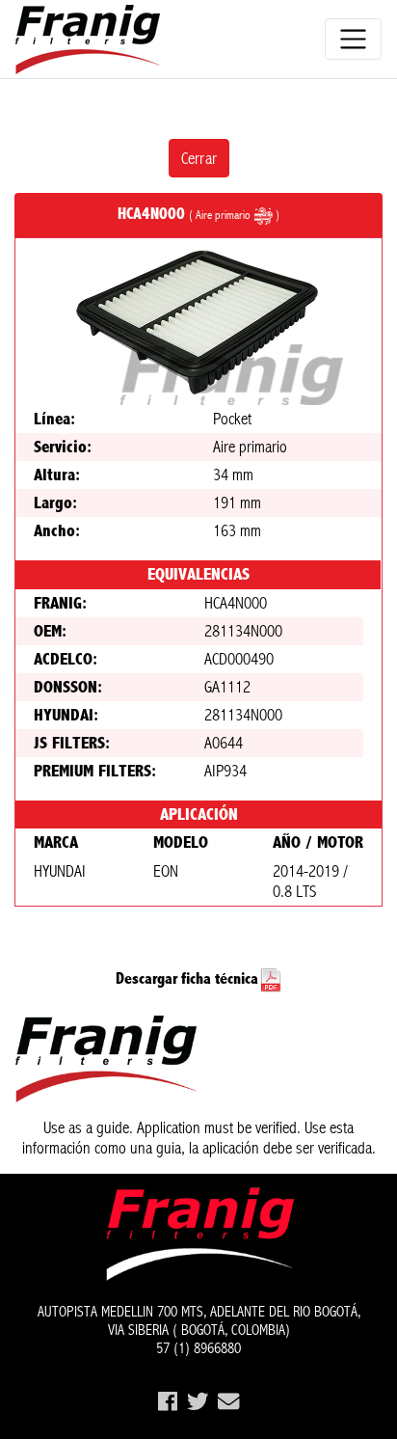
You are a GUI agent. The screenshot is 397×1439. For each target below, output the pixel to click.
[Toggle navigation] (353, 39)
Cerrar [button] (199, 158)
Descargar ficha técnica (187, 978)
